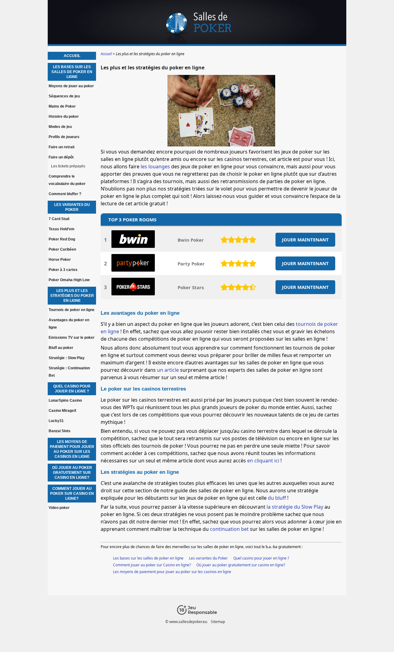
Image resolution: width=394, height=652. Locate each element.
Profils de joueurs (64, 137)
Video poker (59, 508)
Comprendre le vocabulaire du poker (67, 180)
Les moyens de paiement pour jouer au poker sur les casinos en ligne (172, 571)
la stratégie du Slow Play (295, 506)
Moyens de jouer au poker (71, 86)
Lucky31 (56, 421)
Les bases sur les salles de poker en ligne (148, 558)
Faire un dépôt (61, 157)
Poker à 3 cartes (63, 270)
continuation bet (229, 529)
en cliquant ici (263, 460)
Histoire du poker (64, 116)
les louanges (155, 166)
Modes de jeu (60, 127)
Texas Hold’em (61, 229)
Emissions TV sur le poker (71, 337)
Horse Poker (60, 259)
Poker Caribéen (62, 249)
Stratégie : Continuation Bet (69, 372)
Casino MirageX (62, 410)
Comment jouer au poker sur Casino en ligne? (152, 565)
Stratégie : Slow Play (67, 358)
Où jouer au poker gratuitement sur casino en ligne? (240, 565)
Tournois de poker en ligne (71, 310)
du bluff (277, 497)
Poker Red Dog (62, 239)
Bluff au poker (61, 348)
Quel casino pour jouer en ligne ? (261, 558)
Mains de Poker (62, 106)
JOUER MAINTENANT (305, 239)
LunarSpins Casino (65, 400)
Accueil (72, 56)
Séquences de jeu (64, 96)
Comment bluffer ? (65, 194)
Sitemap (218, 621)
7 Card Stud (59, 219)
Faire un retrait (61, 147)
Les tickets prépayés (68, 166)
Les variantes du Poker (208, 558)
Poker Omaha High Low (69, 280)
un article (168, 370)
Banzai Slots (59, 431)
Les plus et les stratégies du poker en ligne (72, 296)
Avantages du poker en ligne (69, 324)
